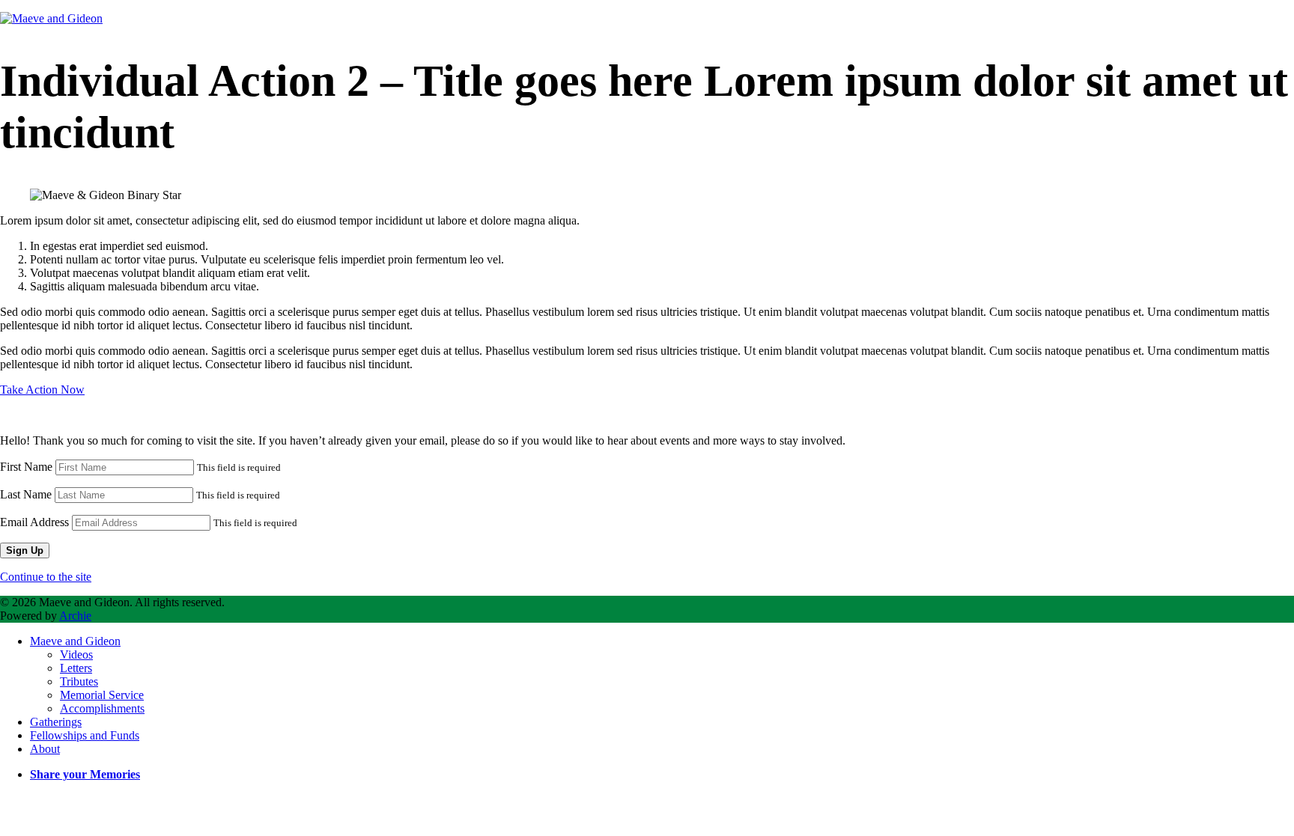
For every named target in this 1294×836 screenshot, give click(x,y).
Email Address (34, 522)
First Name (26, 466)
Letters (76, 668)
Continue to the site (45, 576)
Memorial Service (102, 695)
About (45, 748)
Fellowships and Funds (84, 735)
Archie (75, 615)
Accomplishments (102, 708)
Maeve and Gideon (75, 641)
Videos (76, 654)
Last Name (26, 494)
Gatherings (56, 722)
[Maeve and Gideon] (51, 18)
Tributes (79, 681)
